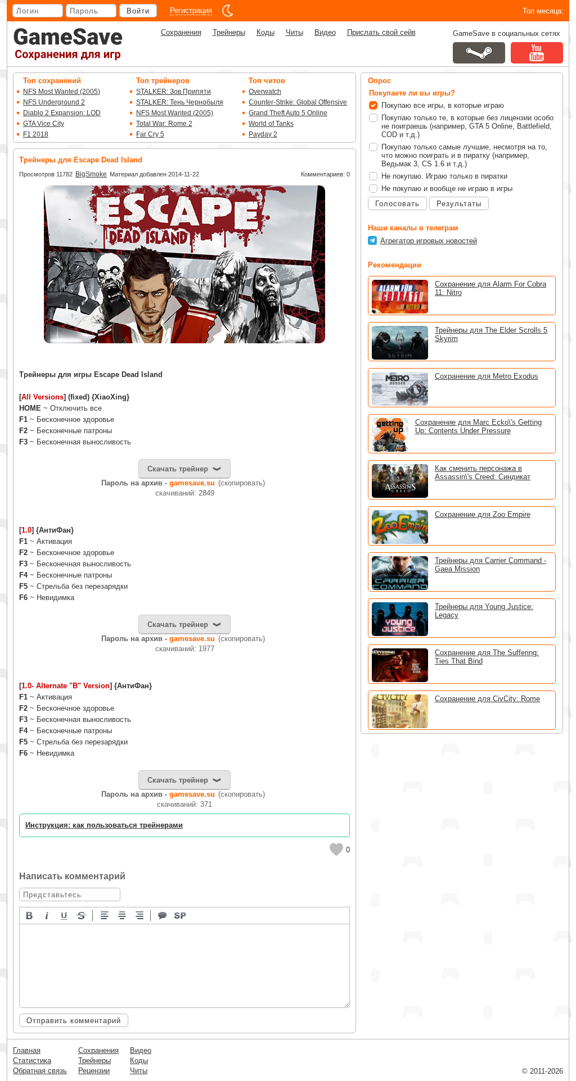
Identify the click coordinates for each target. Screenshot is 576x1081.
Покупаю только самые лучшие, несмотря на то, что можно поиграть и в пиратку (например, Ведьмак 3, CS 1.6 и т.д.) (464, 155)
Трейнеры (229, 32)
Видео (325, 32)
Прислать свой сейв (381, 32)
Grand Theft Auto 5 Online (288, 113)
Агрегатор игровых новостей (428, 241)
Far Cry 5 (150, 134)
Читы (294, 32)
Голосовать (397, 203)
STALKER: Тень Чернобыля (179, 102)
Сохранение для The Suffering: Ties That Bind (487, 656)
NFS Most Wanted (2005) (61, 92)
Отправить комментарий (73, 1020)
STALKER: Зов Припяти (173, 92)
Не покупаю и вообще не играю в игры (446, 188)
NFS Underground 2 (54, 102)
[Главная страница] (68, 44)
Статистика (32, 1060)
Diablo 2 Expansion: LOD (62, 113)
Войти (138, 11)
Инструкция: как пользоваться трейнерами (104, 825)
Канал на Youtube (537, 52)
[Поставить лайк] (336, 849)
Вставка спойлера (180, 914)
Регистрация (191, 10)
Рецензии (94, 1070)
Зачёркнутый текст (82, 914)
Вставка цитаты (163, 914)
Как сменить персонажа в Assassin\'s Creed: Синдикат (482, 472)
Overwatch (265, 92)
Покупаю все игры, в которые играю (442, 105)
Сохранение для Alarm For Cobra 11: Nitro (490, 288)
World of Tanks (271, 124)
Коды (265, 32)
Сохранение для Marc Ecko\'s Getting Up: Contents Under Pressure (478, 426)
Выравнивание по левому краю (105, 914)
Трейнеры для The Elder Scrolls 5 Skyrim (491, 334)
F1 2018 (35, 134)
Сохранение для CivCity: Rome (487, 698)
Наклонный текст (47, 914)
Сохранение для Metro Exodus (486, 376)
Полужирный (29, 914)
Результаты (459, 203)
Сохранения (181, 32)
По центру (122, 914)
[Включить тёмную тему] (228, 11)
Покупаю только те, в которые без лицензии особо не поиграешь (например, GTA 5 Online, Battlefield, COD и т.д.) (467, 126)
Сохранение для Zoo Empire (482, 514)
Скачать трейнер (177, 469)
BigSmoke (91, 174)
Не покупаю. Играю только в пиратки (444, 176)
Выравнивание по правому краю (140, 914)
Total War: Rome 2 (164, 124)
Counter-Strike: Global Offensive (298, 102)
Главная (26, 1050)
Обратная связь (40, 1070)
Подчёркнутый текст (64, 914)
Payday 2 (263, 134)
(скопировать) (241, 483)
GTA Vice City (43, 124)
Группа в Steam (479, 52)
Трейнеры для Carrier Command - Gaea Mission (490, 564)
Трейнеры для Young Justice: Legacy (484, 610)
